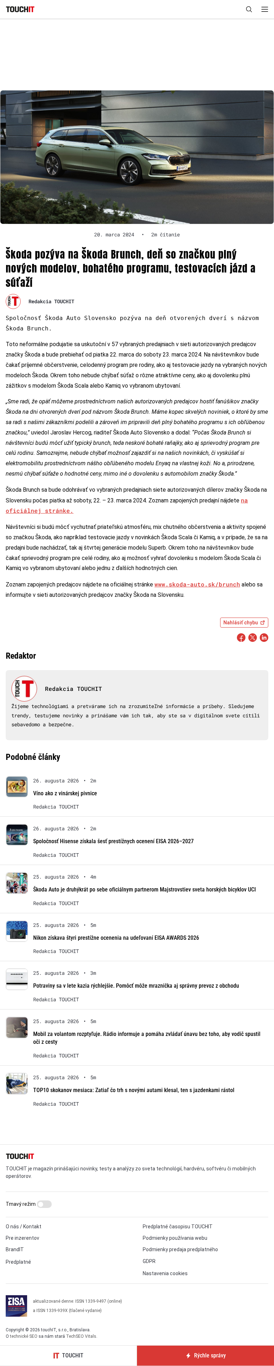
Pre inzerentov (22, 1238)
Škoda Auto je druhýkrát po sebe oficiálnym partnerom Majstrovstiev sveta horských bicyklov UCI (144, 889)
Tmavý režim (21, 1204)
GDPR (149, 1261)
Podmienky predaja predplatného (180, 1249)
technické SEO (23, 1336)
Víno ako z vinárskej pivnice (65, 793)
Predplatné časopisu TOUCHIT (178, 1226)
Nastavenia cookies (165, 1273)
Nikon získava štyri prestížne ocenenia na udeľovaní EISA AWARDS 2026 (116, 937)
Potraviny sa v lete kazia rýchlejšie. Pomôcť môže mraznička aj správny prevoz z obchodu (136, 985)
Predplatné (18, 1262)
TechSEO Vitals (81, 1336)
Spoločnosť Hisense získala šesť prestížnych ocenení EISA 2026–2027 (113, 841)
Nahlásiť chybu (240, 622)
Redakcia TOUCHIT (51, 301)
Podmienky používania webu (175, 1238)
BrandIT (15, 1249)
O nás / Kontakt (23, 1226)
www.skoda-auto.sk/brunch (197, 584)
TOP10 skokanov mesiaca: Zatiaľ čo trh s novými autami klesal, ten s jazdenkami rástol (133, 1090)
